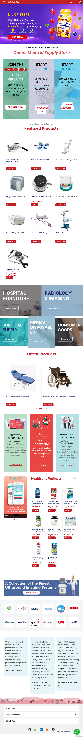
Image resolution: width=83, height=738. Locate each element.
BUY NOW (17, 37)
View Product (11, 168)
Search (71, 2)
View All (74, 478)
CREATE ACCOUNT (67, 106)
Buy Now (34, 205)
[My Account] (75, 2)
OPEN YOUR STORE (42, 109)
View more (10, 308)
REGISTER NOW (15, 107)
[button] (36, 408)
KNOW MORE (16, 465)
